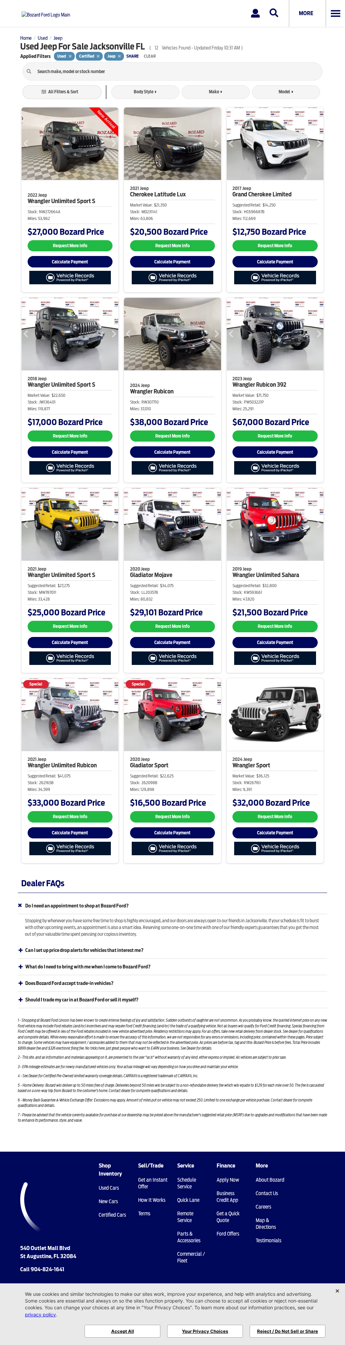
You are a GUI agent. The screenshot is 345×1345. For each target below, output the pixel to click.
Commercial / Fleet (191, 1257)
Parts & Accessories (188, 1237)
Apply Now (228, 1180)
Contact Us (267, 1193)
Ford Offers (228, 1234)
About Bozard (270, 1180)
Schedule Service (186, 1183)
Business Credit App (227, 1196)
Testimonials (268, 1241)
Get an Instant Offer (152, 1183)
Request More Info (70, 245)
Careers (263, 1207)
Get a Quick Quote (228, 1217)
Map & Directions (266, 1223)
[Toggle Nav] (335, 13)
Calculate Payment (70, 261)
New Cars (108, 1201)
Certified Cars (112, 1215)
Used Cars (109, 1188)
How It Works (151, 1200)
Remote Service (185, 1217)
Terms (144, 1214)
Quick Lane (188, 1200)
